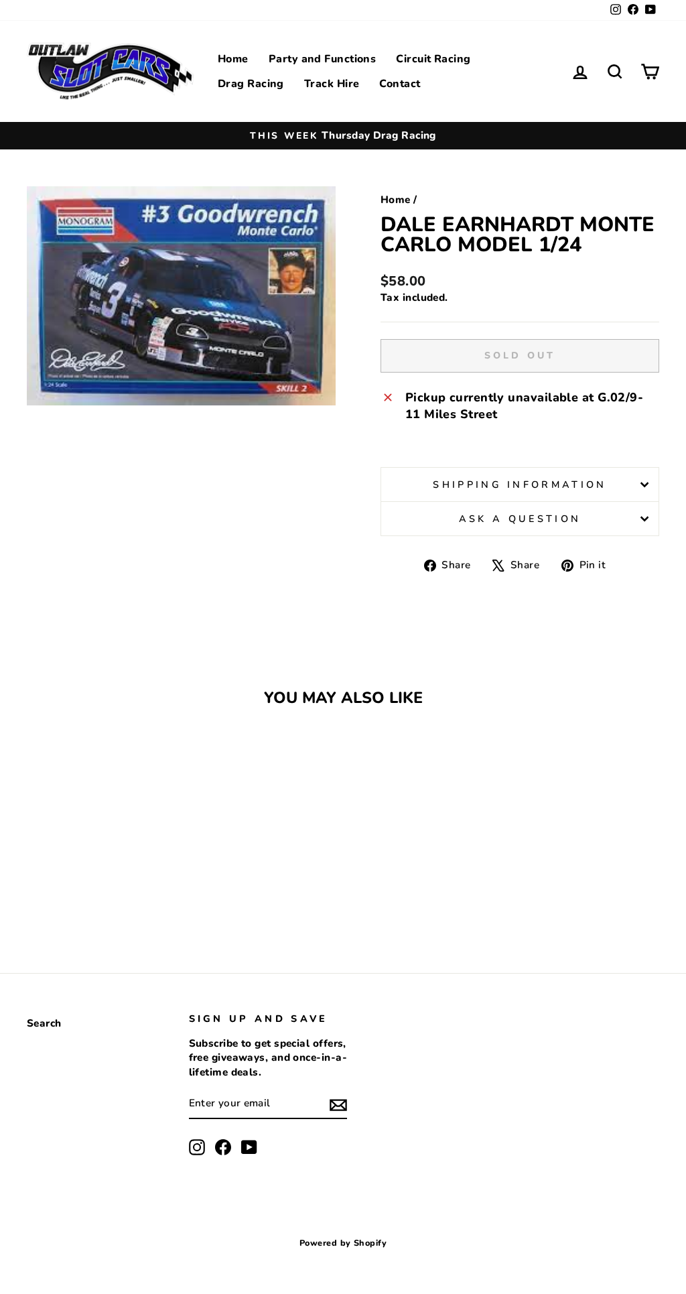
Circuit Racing (433, 59)
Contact (399, 83)
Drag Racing (251, 83)
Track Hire (332, 83)
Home (233, 59)
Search (44, 1023)
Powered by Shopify (343, 1242)
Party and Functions (322, 59)
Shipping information (519, 484)
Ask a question (520, 518)
